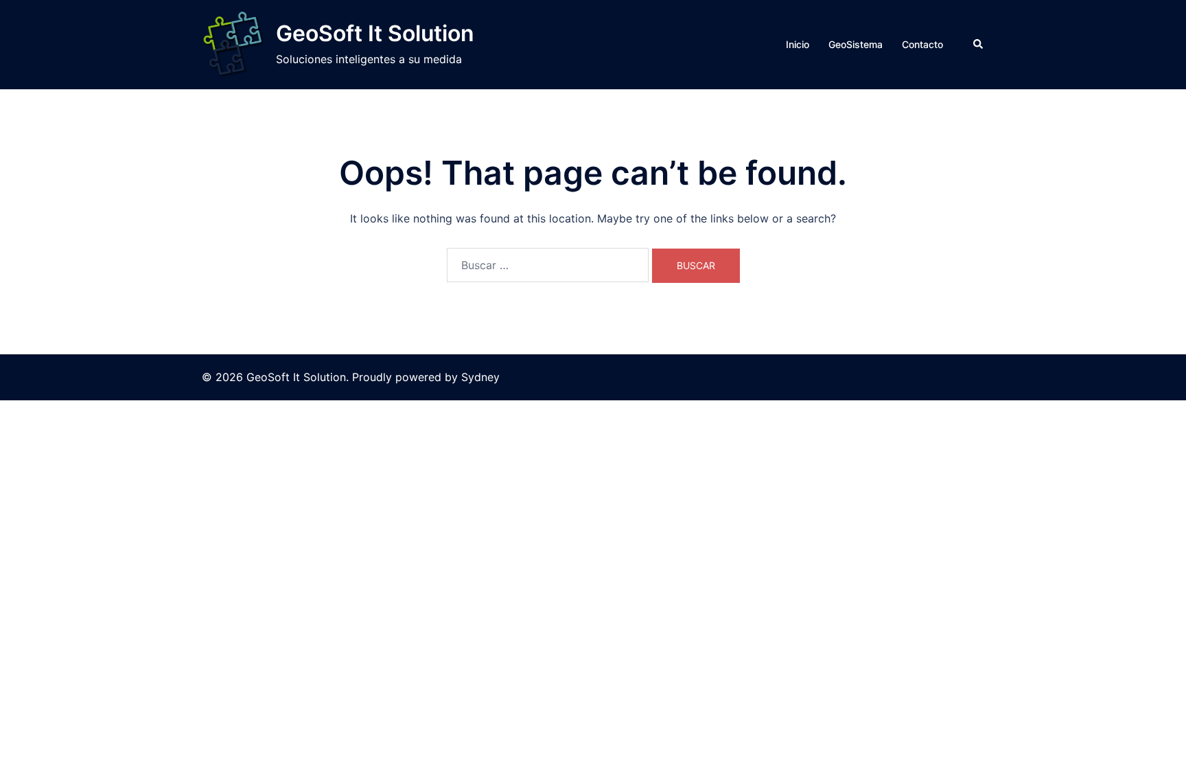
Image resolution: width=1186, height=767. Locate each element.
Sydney (480, 377)
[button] (978, 44)
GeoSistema (855, 44)
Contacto (922, 44)
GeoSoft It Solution (375, 33)
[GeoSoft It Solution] (234, 44)
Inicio (797, 44)
